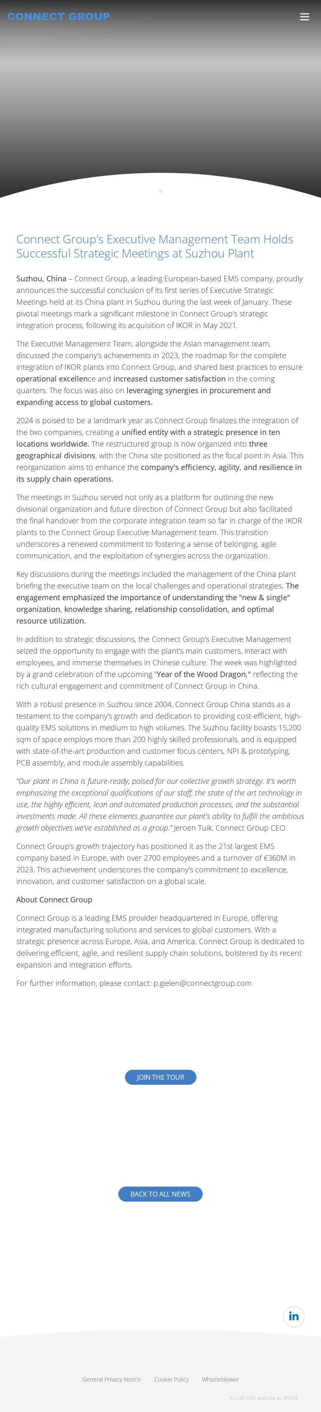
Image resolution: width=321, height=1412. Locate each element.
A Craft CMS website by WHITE (264, 1398)
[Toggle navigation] (305, 17)
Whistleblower (220, 1379)
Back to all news (160, 1194)
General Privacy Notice (111, 1379)
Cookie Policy (171, 1379)
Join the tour (160, 1077)
